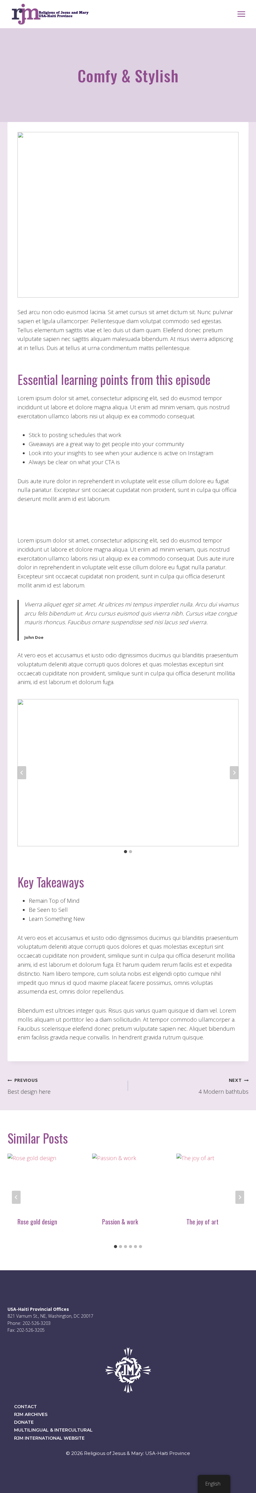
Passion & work (120, 1221)
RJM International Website (49, 1438)
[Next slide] (234, 772)
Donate (24, 1422)
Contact (25, 1406)
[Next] (239, 1197)
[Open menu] (241, 13)
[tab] (125, 851)
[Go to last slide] (21, 772)
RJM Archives (30, 1414)
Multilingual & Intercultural (53, 1430)
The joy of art (202, 1221)
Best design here (29, 1086)
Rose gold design (37, 1221)
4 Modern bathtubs (224, 1086)
